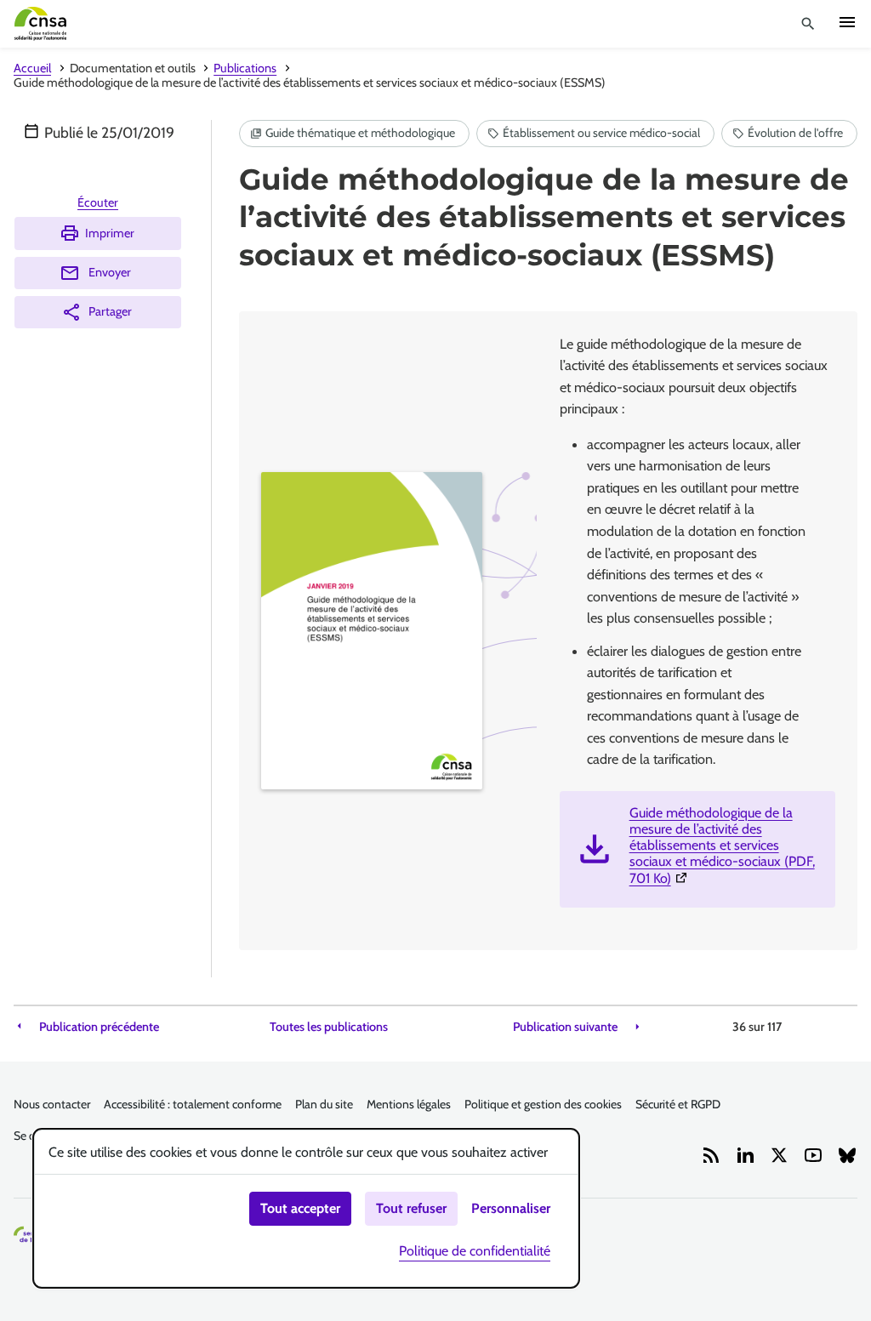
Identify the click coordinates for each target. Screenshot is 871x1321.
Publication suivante (565, 1027)
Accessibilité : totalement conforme (193, 1104)
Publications (244, 68)
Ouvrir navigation (847, 22)
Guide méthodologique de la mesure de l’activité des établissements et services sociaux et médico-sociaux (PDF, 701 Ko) (725, 846)
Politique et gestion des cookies (543, 1104)
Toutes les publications (329, 1027)
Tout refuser (411, 1208)
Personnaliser (510, 1208)
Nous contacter (52, 1104)
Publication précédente (99, 1027)
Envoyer (109, 272)
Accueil (32, 68)
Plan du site (324, 1104)
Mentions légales (409, 1104)
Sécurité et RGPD (677, 1104)
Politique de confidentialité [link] (474, 1251)
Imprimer (109, 233)
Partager (110, 311)
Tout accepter (300, 1208)
